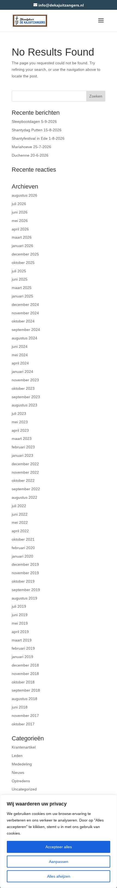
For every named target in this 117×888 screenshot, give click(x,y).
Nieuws (18, 772)
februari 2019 (23, 648)
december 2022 (25, 464)
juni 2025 (19, 279)
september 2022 (26, 489)
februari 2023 (23, 447)
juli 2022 (19, 506)
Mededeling (22, 764)
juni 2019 (19, 615)
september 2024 (26, 329)
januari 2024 (22, 371)
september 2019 (26, 590)
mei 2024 (20, 355)
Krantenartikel (24, 747)
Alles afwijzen (58, 876)
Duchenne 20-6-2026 (30, 155)
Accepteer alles (58, 847)
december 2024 (25, 304)
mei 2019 (20, 623)
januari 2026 (22, 246)
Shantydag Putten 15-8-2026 (36, 130)
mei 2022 (20, 522)
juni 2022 (19, 514)
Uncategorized (24, 789)
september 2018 (26, 690)
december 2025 (25, 254)
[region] (58, 841)
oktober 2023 (23, 388)
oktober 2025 (23, 262)
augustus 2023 (24, 405)
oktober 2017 (23, 724)
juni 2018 (19, 707)
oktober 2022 (23, 480)
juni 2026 (19, 212)
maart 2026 (22, 237)
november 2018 (25, 673)
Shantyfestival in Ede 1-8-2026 (38, 138)
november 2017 (25, 715)
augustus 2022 (24, 497)
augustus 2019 (24, 598)
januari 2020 (22, 556)
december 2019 (25, 564)
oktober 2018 (23, 682)
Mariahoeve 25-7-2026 (31, 147)
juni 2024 (19, 346)
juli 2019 (19, 606)
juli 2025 (19, 271)
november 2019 (25, 573)
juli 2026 (19, 204)
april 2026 (20, 229)
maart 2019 (22, 640)
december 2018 (25, 665)
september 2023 (26, 397)
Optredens (21, 781)
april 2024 (20, 363)
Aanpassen (58, 861)
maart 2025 (22, 287)
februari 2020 (23, 548)
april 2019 (20, 631)
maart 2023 (22, 438)
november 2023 (25, 380)
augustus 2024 (24, 338)
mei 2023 (20, 422)
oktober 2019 (23, 581)
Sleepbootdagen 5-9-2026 (34, 121)
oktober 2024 (23, 321)
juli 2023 (19, 413)
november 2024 (25, 313)
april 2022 (20, 531)
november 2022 (25, 472)
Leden (17, 755)
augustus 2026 (24, 195)
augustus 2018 (24, 699)
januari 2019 (22, 657)
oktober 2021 (23, 539)
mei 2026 (20, 220)
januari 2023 (22, 455)
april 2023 (20, 430)
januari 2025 (22, 296)
